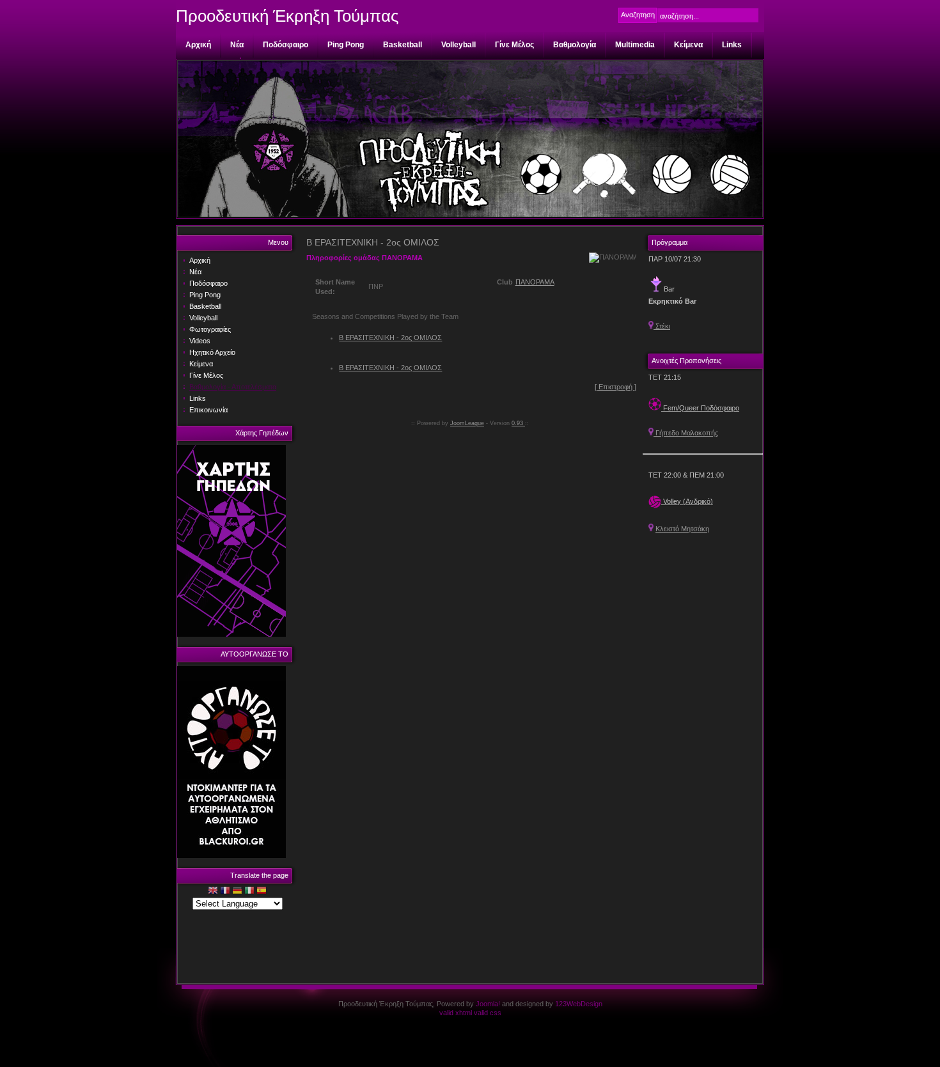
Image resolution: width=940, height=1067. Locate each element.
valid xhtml (455, 1012)
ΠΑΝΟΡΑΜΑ (534, 282)
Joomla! (488, 1004)
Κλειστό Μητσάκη (682, 529)
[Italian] (249, 891)
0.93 (518, 423)
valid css (487, 1012)
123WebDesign (578, 1004)
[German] (237, 891)
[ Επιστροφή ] (615, 387)
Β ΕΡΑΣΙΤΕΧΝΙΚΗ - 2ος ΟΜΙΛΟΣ (390, 337)
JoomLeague (467, 423)
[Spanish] (261, 891)
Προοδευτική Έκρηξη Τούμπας (287, 16)
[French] (225, 891)
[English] (213, 891)
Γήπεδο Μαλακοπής (686, 433)
